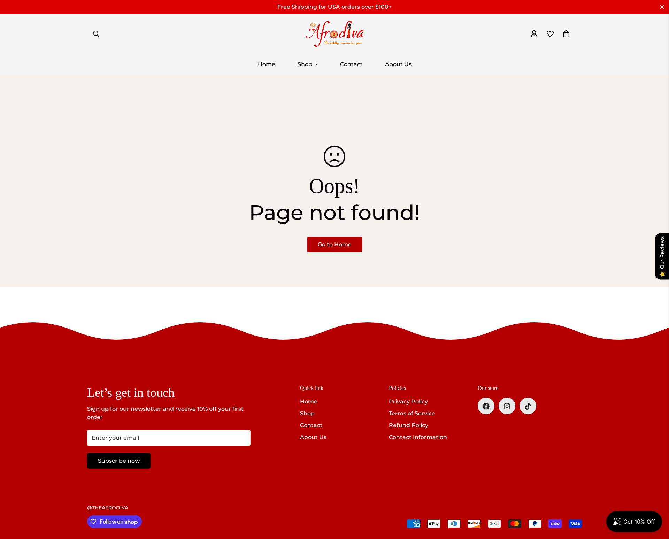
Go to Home (335, 244)
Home (266, 64)
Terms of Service (412, 413)
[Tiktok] (528, 406)
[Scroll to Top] (655, 501)
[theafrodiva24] (334, 33)
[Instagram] (507, 406)
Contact (351, 64)
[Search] (96, 33)
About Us (398, 64)
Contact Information (418, 437)
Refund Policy (408, 425)
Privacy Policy (408, 402)
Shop (305, 64)
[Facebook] (486, 406)
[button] (566, 34)
